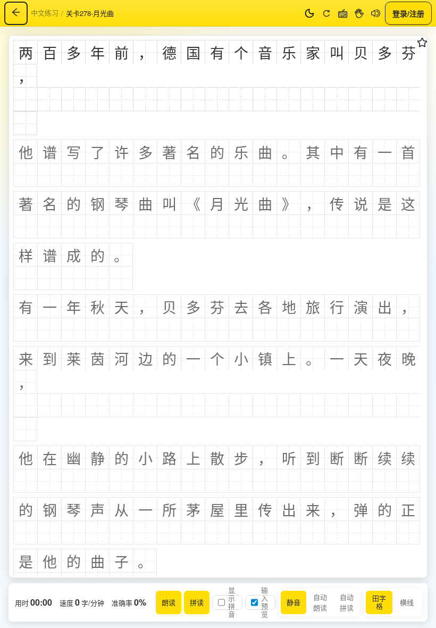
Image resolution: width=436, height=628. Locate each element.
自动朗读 (320, 602)
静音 (293, 602)
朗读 (168, 602)
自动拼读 (347, 602)
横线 (407, 602)
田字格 (379, 602)
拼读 (197, 602)
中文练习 (44, 12)
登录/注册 (408, 12)
